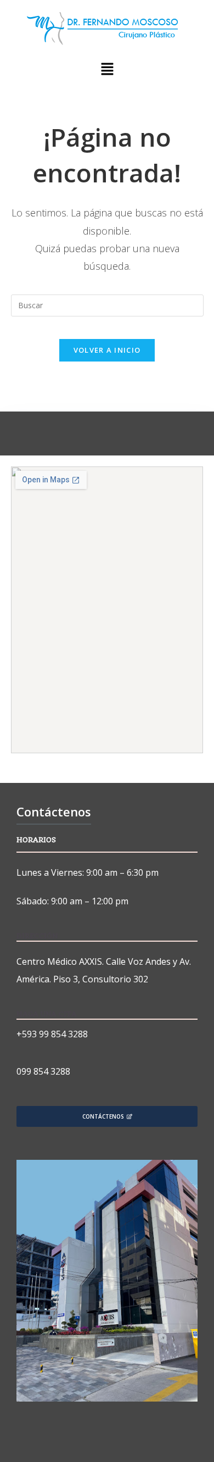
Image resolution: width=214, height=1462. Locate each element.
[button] (107, 69)
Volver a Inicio (107, 350)
